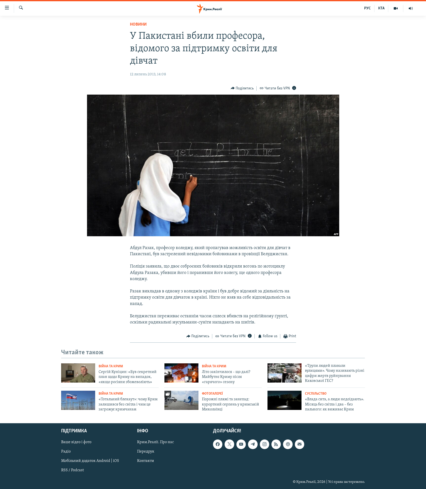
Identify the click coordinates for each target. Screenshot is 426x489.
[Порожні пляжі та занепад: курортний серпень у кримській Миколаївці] (181, 400)
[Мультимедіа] (395, 8)
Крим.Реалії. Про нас (155, 442)
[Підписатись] (299, 444)
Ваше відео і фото (76, 442)
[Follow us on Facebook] (217, 444)
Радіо (66, 452)
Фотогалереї (212, 394)
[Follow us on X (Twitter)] (229, 444)
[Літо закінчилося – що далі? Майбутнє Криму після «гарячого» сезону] (181, 373)
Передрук (145, 452)
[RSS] (276, 444)
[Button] (242, 88)
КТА (381, 8)
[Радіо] (410, 8)
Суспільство (315, 394)
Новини (138, 24)
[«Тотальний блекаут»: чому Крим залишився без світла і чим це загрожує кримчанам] (78, 400)
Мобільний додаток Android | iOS (90, 461)
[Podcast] (287, 444)
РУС (367, 8)
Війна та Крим (111, 366)
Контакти (145, 461)
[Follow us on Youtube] (241, 444)
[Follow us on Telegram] (252, 444)
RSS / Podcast (72, 470)
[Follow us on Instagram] (264, 444)
